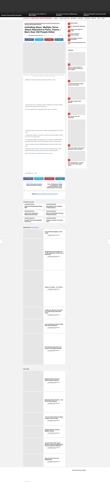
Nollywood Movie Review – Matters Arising (52, 430)
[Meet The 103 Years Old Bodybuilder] (33, 460)
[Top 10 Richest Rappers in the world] (33, 233)
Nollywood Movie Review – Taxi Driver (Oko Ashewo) (54, 400)
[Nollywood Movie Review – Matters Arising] (33, 431)
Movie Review (87, 18)
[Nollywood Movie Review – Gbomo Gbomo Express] (33, 381)
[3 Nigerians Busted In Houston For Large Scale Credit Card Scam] (33, 313)
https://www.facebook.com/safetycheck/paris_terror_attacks (38, 153)
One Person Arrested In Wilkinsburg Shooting (31, 214)
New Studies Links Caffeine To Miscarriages (54, 207)
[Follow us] (107, 18)
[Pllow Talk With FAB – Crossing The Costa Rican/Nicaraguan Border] (76, 156)
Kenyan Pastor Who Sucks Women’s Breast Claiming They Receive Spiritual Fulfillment (54, 444)
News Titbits (80, 18)
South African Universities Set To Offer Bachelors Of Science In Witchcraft (54, 253)
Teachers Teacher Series (64, 18)
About (99, 18)
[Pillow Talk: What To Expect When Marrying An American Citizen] (76, 133)
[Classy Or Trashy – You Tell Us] (33, 289)
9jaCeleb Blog (73, 18)
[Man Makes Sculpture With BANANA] (76, 93)
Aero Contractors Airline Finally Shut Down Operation (54, 325)
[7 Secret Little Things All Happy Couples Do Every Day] (33, 419)
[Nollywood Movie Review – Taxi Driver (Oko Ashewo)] (33, 402)
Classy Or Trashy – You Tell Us (54, 287)
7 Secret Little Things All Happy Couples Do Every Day (54, 417)
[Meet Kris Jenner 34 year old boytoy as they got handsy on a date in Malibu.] (76, 59)
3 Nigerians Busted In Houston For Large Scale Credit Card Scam (54, 311)
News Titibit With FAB (29, 204)
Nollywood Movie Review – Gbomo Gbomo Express (52, 379)
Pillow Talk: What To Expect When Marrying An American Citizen (76, 148)
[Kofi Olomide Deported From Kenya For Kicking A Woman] (33, 349)
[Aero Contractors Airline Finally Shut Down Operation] (33, 326)
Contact (103, 18)
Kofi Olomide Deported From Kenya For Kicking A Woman (53, 347)
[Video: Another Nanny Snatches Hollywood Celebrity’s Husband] (1, 241)
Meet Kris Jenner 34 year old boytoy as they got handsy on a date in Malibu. (75, 68)
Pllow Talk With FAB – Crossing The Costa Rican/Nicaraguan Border (75, 164)
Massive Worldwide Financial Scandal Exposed (54, 214)
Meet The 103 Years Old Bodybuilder (52, 459)
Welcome (56, 18)
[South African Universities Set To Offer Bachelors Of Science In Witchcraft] (33, 254)
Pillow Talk (94, 18)
